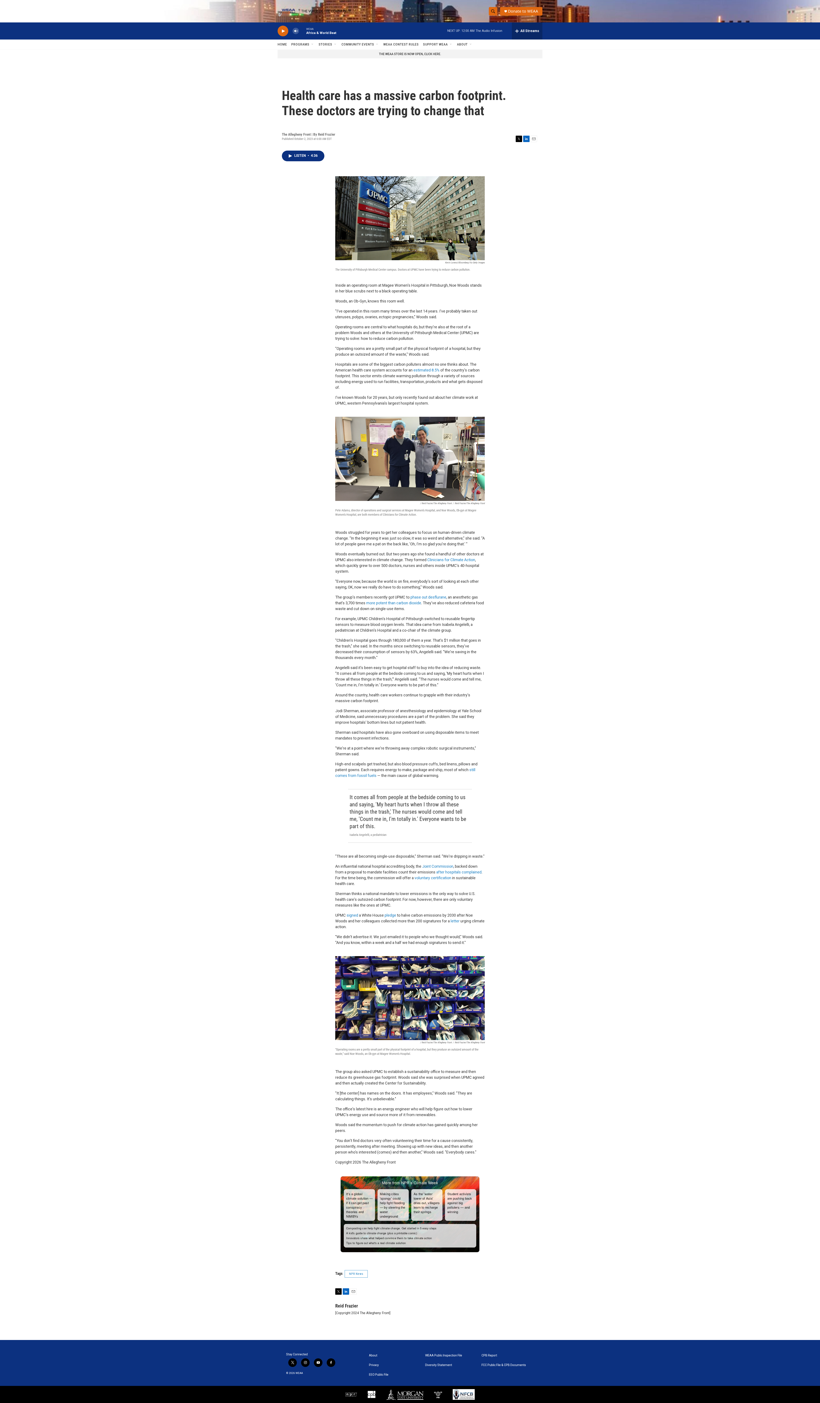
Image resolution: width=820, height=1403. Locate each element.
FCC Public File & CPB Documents (504, 1365)
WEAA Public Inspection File (443, 1355)
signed (352, 915)
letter (455, 921)
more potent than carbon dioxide (393, 603)
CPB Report (489, 1355)
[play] (283, 31)
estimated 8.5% (426, 370)
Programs (300, 44)
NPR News (356, 1273)
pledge (390, 915)
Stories (325, 44)
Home (282, 44)
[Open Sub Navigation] (312, 44)
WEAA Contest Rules (401, 44)
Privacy (374, 1365)
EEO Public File (378, 1374)
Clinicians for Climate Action (451, 560)
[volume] (295, 31)
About (462, 44)
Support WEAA (435, 44)
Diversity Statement (438, 1365)
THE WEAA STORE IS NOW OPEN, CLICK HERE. (410, 54)
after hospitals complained (459, 872)
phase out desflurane (428, 597)
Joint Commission (437, 866)
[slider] (302, 31)
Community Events (357, 44)
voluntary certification (432, 878)
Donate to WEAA (523, 11)
